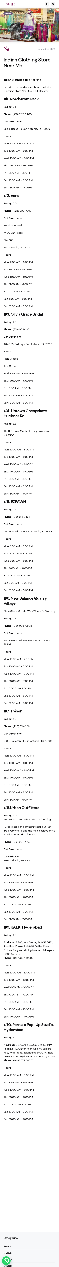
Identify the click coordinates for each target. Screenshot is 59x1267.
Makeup (8, 1252)
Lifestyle (8, 1259)
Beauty (7, 1246)
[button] (6, 1260)
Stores (8, 14)
